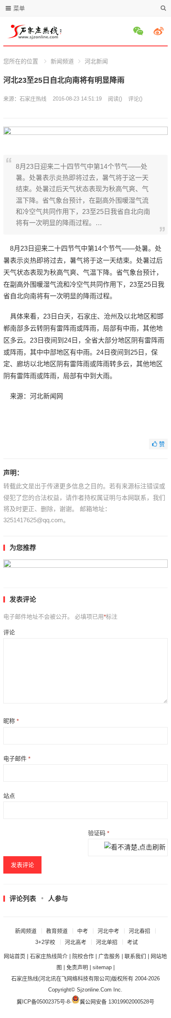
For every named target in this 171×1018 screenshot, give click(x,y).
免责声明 (77, 967)
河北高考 (75, 942)
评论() (135, 99)
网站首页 (14, 956)
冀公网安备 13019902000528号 (117, 1002)
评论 (9, 632)
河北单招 (106, 942)
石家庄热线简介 (49, 956)
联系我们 (135, 956)
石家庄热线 (33, 99)
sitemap (102, 967)
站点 (9, 795)
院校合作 (83, 956)
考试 (132, 942)
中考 (82, 931)
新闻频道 (62, 61)
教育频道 (57, 931)
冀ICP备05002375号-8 (43, 1002)
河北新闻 (96, 61)
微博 (160, 31)
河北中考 (108, 931)
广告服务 (109, 956)
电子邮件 (16, 758)
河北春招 (139, 931)
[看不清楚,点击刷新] (135, 848)
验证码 (98, 833)
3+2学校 (45, 942)
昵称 (11, 721)
